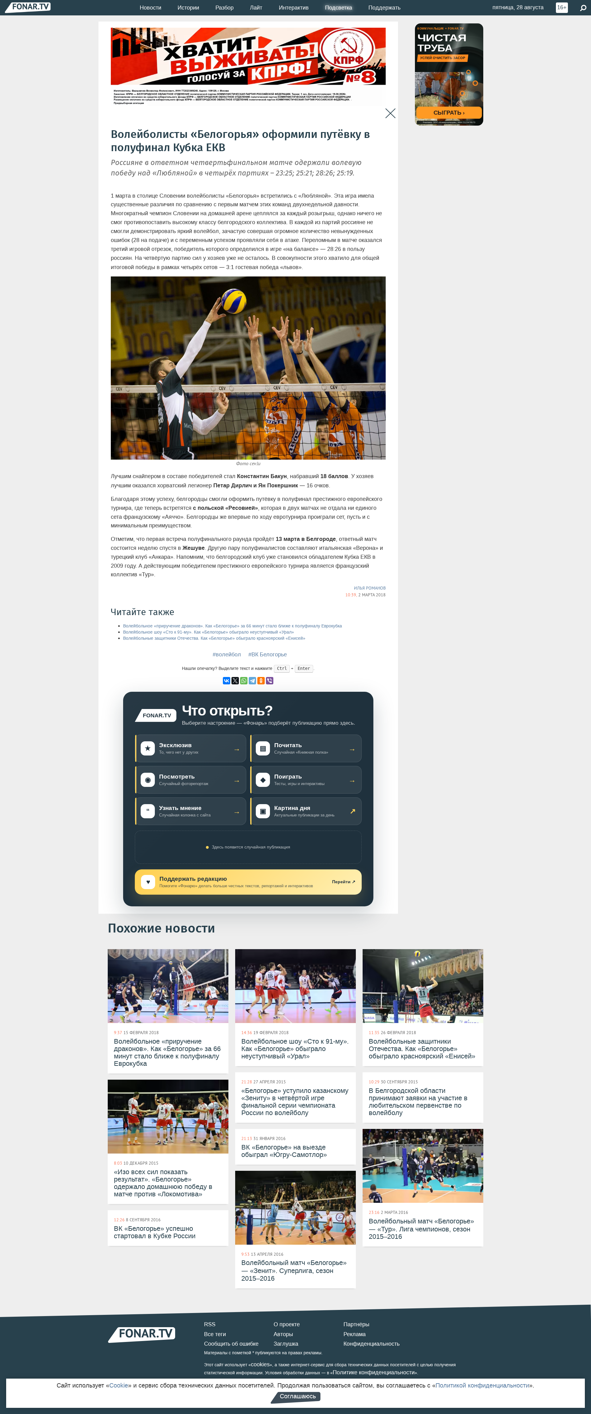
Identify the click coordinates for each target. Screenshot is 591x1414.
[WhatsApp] (243, 680)
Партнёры (356, 1324)
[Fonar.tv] (28, 7)
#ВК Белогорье (267, 654)
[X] (235, 680)
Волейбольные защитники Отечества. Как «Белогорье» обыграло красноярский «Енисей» (214, 638)
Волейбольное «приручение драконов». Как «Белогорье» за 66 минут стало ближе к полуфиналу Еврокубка (232, 626)
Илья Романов (370, 588)
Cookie (118, 1385)
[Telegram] (252, 680)
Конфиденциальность (372, 1344)
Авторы (283, 1334)
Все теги (215, 1334)
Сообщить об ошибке (231, 1344)
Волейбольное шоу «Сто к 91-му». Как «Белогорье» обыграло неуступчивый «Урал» (208, 632)
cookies (260, 1364)
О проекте (287, 1324)
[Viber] (269, 680)
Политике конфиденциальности (374, 1372)
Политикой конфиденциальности (482, 1385)
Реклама (355, 1334)
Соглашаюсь (298, 1396)
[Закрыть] (390, 113)
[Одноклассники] (261, 680)
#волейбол (227, 654)
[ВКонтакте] (226, 680)
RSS (209, 1324)
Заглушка (286, 1344)
